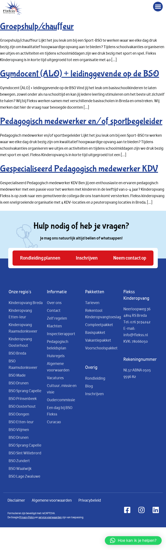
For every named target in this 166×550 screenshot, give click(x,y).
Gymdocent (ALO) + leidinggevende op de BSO (79, 73)
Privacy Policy (27, 517)
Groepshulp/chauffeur (37, 26)
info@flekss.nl (135, 335)
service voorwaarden (50, 517)
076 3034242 (140, 322)
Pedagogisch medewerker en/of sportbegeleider (81, 121)
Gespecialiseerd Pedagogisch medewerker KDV (79, 168)
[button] (158, 6)
